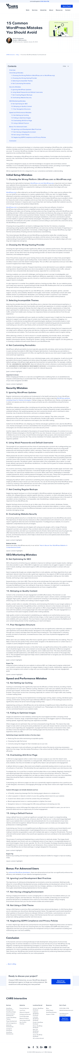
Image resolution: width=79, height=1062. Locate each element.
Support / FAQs (50, 1014)
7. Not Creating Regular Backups (21, 95)
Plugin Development (11, 1021)
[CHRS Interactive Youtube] (45, 1048)
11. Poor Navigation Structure (20, 109)
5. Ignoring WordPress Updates (21, 89)
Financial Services (24, 1008)
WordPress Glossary (51, 1012)
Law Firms (22, 1010)
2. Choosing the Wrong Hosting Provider (24, 78)
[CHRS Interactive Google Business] (41, 1048)
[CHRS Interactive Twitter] (37, 1048)
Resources (59, 10)
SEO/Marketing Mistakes (17, 101)
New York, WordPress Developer (36, 1031)
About (51, 10)
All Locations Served (38, 1038)
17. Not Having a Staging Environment (23, 132)
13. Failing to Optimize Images (21, 118)
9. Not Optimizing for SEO (19, 103)
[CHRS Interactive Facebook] (33, 1048)
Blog (47, 1008)
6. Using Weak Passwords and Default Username (27, 92)
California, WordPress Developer (36, 1013)
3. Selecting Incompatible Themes (22, 81)
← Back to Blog (11, 964)
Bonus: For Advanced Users (18, 126)
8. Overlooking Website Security (21, 97)
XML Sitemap (48, 1052)
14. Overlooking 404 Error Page (21, 120)
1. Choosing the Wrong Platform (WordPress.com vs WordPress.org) (33, 75)
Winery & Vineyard (24, 1012)
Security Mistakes (15, 87)
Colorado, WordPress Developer (36, 1018)
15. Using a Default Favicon (20, 123)
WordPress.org (11, 192)
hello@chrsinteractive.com (66, 1010)
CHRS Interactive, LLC (38, 1052)
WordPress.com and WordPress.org (41, 183)
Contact (67, 10)
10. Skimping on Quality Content (21, 106)
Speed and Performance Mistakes (20, 112)
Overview (12, 70)
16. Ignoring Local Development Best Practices (26, 129)
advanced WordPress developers (19, 872)
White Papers (49, 1010)
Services (34, 10)
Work (27, 10)
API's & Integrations (11, 1023)
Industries (43, 10)
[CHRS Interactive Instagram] (50, 1048)
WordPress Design (11, 1012)
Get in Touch (67, 6)
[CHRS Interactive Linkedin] (29, 1048)
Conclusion (12, 141)
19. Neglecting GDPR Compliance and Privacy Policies (28, 137)
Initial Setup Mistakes (16, 73)
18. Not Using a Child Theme (20, 134)
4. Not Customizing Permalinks (21, 83)
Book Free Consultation (61, 981)
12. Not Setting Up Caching (20, 115)
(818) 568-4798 (44, 1)
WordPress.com (11, 207)
